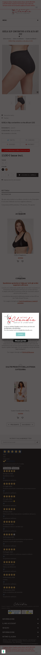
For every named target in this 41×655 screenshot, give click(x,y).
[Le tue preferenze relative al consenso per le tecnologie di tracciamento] (3, 651)
